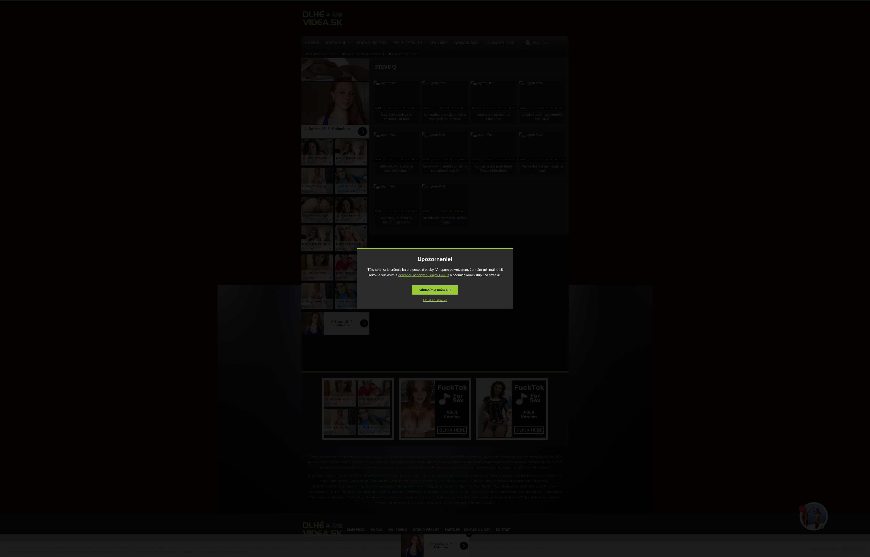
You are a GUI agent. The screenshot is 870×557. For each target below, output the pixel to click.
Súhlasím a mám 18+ (435, 290)
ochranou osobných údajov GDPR (423, 275)
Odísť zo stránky (435, 300)
